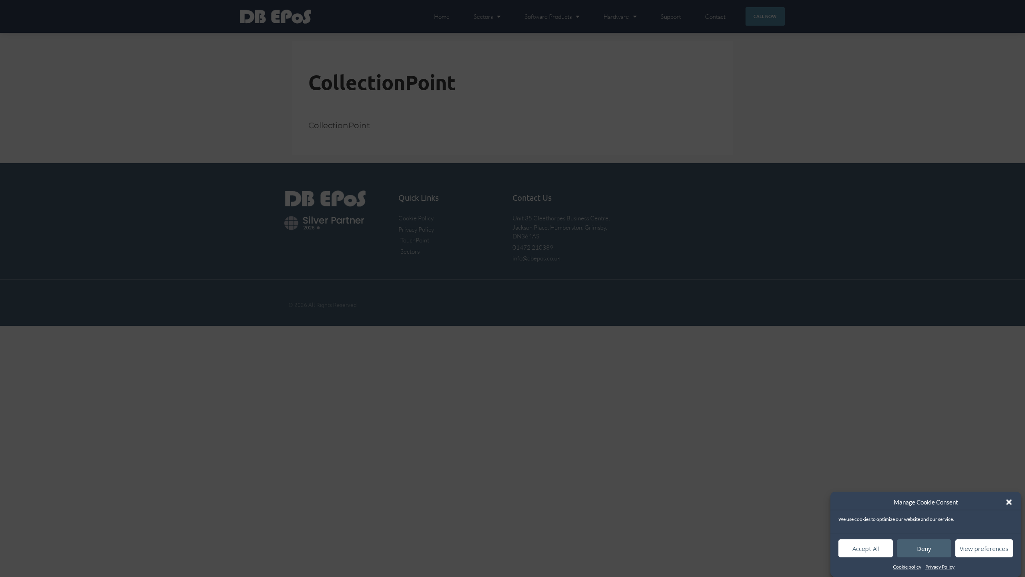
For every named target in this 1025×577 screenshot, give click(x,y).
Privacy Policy (940, 567)
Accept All (865, 549)
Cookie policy (907, 567)
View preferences (984, 549)
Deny (924, 549)
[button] (1009, 502)
